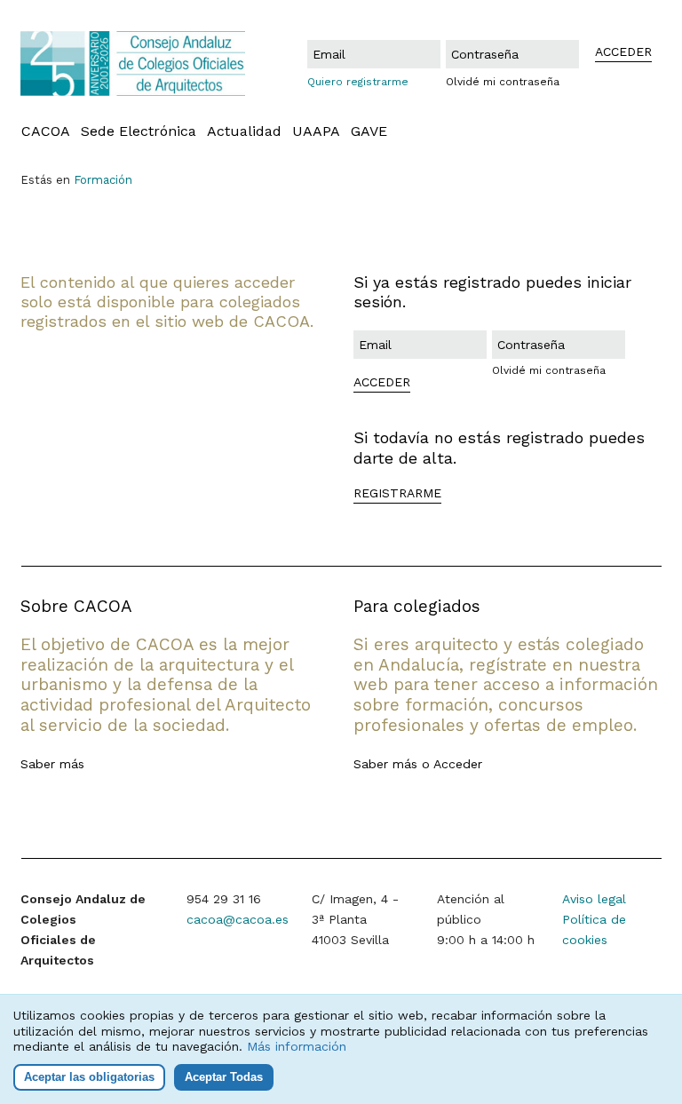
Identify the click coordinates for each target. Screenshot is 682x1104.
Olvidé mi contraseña (502, 81)
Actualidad (244, 131)
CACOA (45, 131)
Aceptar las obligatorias (89, 1077)
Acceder (457, 764)
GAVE (369, 131)
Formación (103, 180)
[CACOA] (133, 63)
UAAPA (316, 131)
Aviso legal (594, 899)
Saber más (52, 764)
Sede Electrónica (138, 131)
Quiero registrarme (357, 81)
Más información (296, 1046)
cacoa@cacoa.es (237, 919)
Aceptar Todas (224, 1077)
